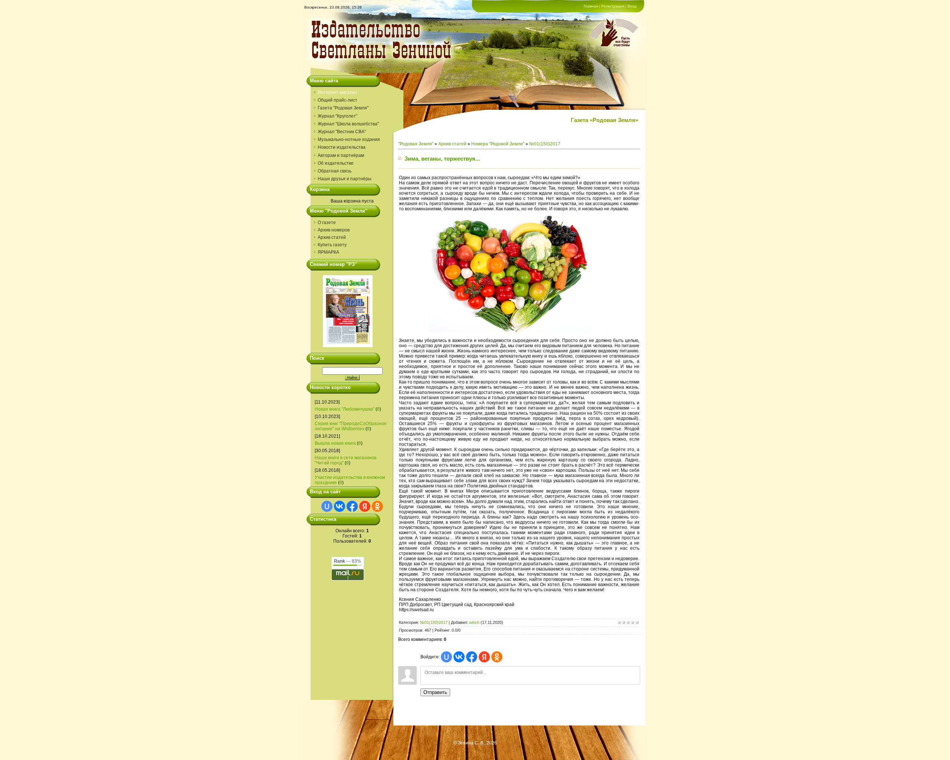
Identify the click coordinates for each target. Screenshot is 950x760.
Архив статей (332, 237)
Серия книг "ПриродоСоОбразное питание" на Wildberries (351, 426)
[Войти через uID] (326, 506)
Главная (591, 6)
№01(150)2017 (544, 144)
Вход (632, 6)
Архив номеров (334, 230)
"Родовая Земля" (415, 144)
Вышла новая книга (335, 443)
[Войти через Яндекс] (364, 506)
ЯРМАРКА (328, 252)
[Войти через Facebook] (352, 506)
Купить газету (332, 244)
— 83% (347, 561)
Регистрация (612, 6)
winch (474, 622)
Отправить (435, 692)
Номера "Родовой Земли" (497, 144)
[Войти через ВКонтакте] (339, 506)
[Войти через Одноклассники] (377, 506)
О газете (327, 222)
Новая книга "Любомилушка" (344, 409)
